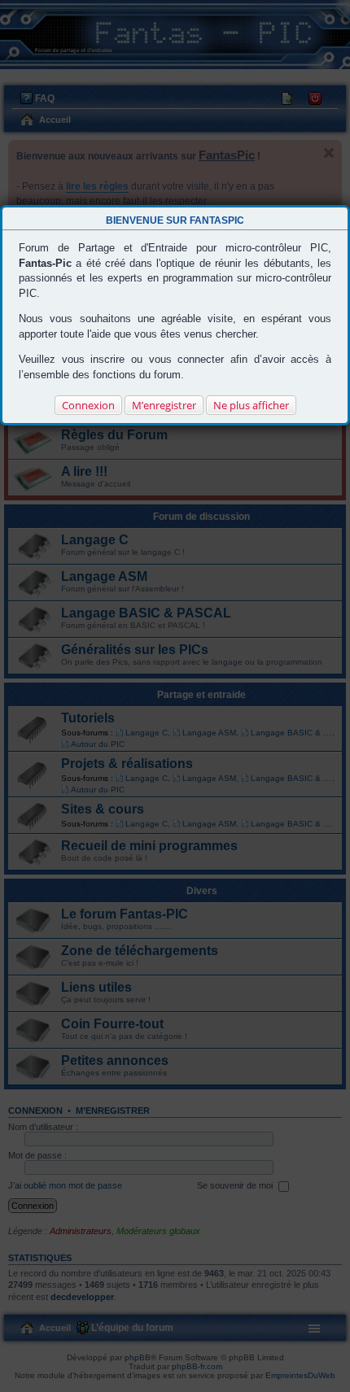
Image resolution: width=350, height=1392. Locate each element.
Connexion (88, 405)
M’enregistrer (164, 405)
